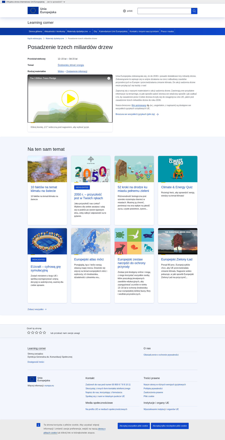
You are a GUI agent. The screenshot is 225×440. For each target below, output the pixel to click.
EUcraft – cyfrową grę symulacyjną (46, 268)
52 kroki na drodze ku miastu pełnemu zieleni (133, 189)
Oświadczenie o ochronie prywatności (161, 355)
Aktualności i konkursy (54, 31)
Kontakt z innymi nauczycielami (144, 31)
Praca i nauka (167, 31)
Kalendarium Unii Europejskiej (113, 31)
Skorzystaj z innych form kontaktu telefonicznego (108, 388)
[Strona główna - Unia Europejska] (42, 10)
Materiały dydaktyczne (77, 31)
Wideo (61, 71)
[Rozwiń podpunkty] (90, 31)
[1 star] (29, 332)
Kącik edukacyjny (35, 38)
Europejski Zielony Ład (176, 259)
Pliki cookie (149, 396)
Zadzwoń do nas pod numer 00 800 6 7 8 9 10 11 (108, 384)
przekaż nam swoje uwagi (67, 333)
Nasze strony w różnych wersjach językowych (165, 384)
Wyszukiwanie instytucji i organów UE (161, 409)
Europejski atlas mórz (89, 259)
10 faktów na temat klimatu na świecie (44, 189)
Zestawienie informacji (76, 71)
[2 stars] (31, 332)
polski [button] (130, 11)
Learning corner (37, 348)
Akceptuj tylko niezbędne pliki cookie (170, 426)
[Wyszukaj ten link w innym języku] (148, 105)
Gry (95, 31)
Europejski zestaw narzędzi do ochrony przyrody (131, 263)
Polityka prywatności (153, 388)
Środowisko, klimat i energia (71, 65)
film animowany (139, 105)
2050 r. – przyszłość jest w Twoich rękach (88, 196)
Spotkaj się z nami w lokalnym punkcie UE (105, 396)
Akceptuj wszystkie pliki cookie (134, 426)
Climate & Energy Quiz (177, 187)
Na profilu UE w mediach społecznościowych (106, 409)
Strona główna (35, 31)
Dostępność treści (36, 362)
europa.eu (49, 385)
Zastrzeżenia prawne (153, 392)
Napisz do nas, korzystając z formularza (104, 392)
